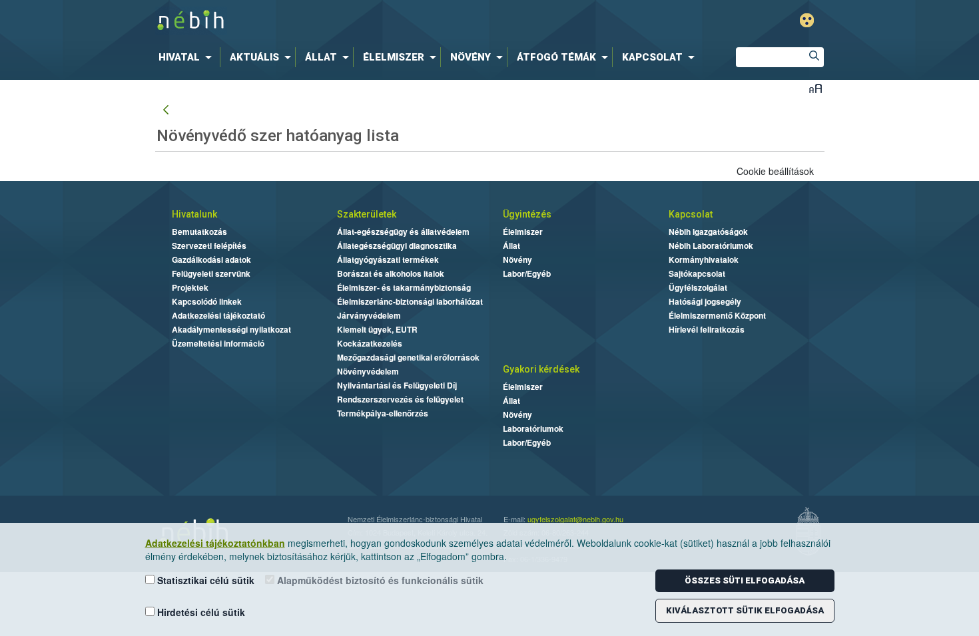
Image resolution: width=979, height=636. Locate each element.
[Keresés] (814, 57)
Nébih (347, 21)
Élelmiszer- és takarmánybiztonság (404, 287)
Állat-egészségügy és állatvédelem (403, 232)
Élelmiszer (523, 232)
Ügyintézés (527, 214)
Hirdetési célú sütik (200, 612)
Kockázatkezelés (369, 343)
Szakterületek (366, 214)
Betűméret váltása (815, 88)
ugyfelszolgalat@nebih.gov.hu (575, 519)
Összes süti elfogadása (745, 580)
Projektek (190, 287)
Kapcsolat (691, 214)
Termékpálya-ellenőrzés (382, 413)
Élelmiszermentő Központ (717, 315)
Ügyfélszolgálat (698, 287)
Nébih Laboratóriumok (711, 245)
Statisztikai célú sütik (204, 580)
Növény (517, 259)
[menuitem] (187, 57)
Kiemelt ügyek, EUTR (377, 329)
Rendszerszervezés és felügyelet (400, 399)
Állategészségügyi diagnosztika (397, 245)
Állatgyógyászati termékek (388, 259)
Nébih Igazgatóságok (708, 232)
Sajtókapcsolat (697, 273)
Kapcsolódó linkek (207, 301)
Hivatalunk (194, 214)
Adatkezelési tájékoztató (218, 315)
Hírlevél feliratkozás (707, 329)
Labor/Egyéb (527, 273)
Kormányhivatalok (704, 259)
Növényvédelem (368, 371)
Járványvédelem (369, 315)
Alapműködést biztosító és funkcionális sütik (379, 580)
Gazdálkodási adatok (211, 259)
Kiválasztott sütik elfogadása (745, 610)
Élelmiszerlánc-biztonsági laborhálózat (410, 301)
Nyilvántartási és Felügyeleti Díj (397, 385)
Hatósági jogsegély (705, 301)
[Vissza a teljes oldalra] (165, 110)
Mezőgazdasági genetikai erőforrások (408, 357)
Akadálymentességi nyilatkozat (231, 329)
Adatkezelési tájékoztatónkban (215, 543)
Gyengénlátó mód (807, 20)
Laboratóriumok (533, 428)
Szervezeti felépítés (209, 245)
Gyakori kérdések (541, 369)
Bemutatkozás (199, 232)
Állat (511, 245)
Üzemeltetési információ (218, 343)
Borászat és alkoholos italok (390, 273)
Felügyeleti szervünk (211, 273)
